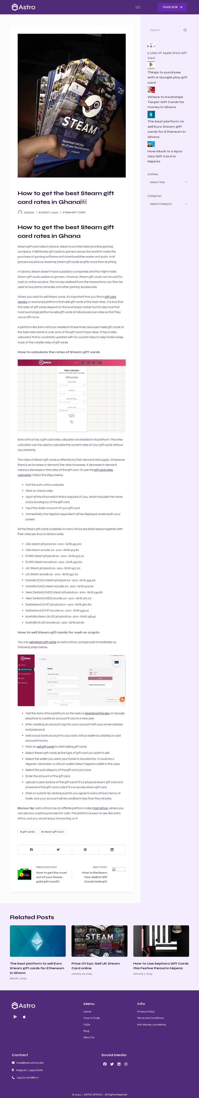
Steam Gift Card (74, 212)
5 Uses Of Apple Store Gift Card (167, 55)
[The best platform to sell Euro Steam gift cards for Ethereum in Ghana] (38, 941)
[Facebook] (31, 850)
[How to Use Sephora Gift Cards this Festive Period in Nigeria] (161, 941)
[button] (172, 7)
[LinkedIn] (112, 850)
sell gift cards (45, 746)
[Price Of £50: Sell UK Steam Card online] (99, 941)
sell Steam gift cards (42, 642)
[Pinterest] (85, 850)
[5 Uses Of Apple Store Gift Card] (151, 45)
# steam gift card (52, 831)
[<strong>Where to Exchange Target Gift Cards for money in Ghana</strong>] (151, 90)
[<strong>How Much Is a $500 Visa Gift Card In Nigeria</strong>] (151, 144)
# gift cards (27, 831)
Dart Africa (100, 808)
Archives (153, 174)
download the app (97, 713)
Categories (154, 196)
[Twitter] (58, 850)
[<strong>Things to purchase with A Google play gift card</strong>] (151, 65)
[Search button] (185, 30)
